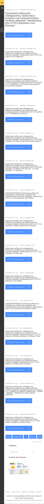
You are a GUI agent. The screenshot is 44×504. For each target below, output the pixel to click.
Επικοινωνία (16, 492)
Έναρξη (8, 437)
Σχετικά (38, 492)
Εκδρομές (15, 9)
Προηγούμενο (17, 437)
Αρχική (7, 492)
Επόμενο (33, 437)
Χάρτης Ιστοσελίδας (27, 492)
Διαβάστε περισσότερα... (16, 35)
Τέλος (40, 437)
